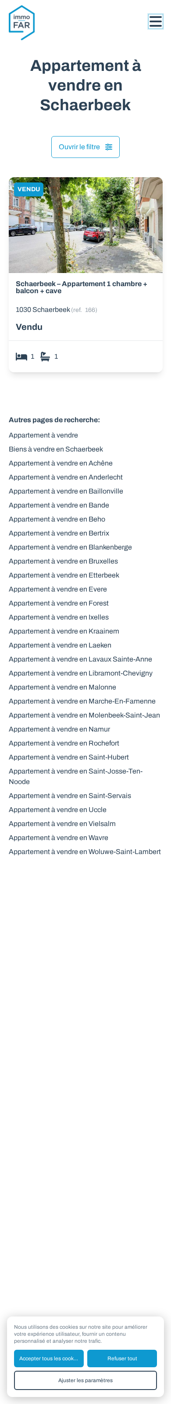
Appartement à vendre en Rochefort (64, 743)
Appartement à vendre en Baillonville (66, 491)
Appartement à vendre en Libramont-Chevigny (81, 673)
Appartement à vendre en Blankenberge (70, 547)
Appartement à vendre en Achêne (61, 463)
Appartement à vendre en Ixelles (59, 617)
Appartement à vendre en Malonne (62, 687)
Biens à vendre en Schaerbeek (56, 449)
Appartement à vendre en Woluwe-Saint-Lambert (85, 852)
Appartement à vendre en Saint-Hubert (69, 757)
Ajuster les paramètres (85, 1380)
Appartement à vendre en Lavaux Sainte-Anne (80, 659)
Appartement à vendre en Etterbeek (64, 575)
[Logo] (44, 22)
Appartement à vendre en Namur (59, 729)
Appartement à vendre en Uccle (58, 810)
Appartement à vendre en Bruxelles (63, 561)
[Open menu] (156, 21)
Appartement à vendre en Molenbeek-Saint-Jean (84, 715)
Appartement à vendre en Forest (59, 603)
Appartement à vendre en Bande (59, 505)
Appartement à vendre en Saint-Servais (70, 796)
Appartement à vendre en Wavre (58, 838)
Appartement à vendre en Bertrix (59, 533)
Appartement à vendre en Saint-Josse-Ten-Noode (75, 776)
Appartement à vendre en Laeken (60, 645)
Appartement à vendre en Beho (57, 519)
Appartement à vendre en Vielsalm (62, 824)
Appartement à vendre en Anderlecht (66, 477)
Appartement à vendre (43, 435)
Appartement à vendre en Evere (58, 589)
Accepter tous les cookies (50, 1358)
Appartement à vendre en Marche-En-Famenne (82, 701)
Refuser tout (122, 1358)
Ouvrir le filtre (79, 147)
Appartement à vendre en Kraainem (64, 631)
